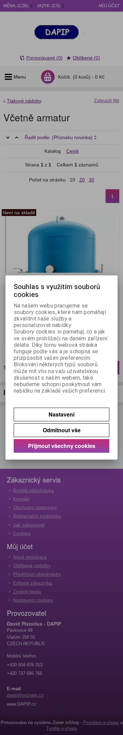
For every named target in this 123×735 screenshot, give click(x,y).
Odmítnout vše (62, 430)
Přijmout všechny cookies (61, 446)
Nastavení (61, 414)
